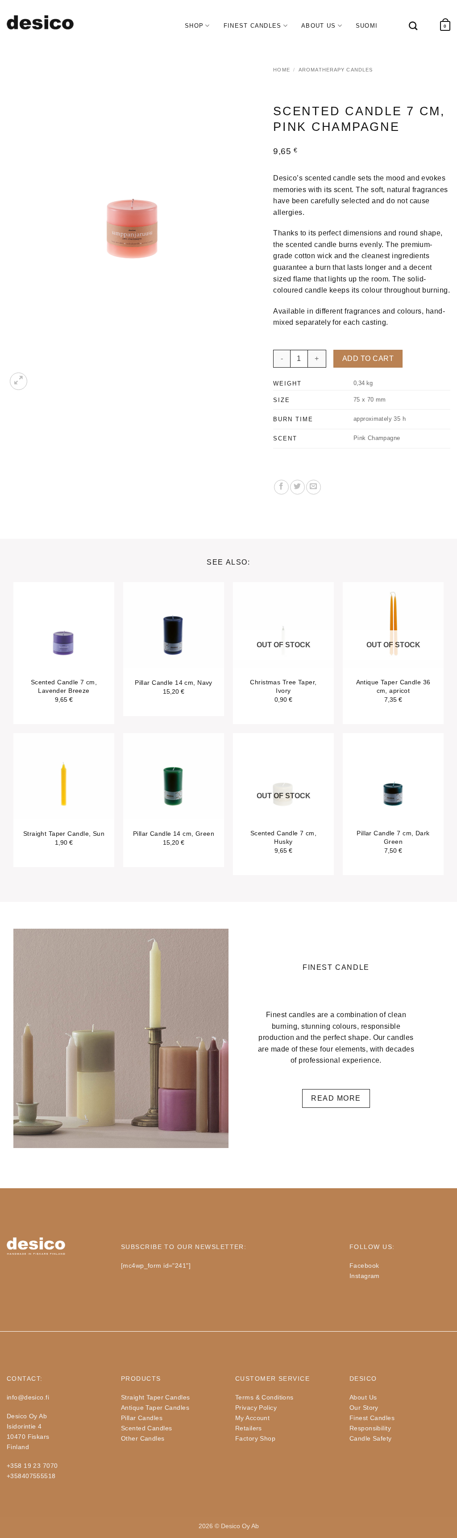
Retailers (248, 1428)
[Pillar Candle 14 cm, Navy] (173, 643)
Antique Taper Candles (155, 1407)
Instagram (364, 1275)
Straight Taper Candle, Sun (63, 833)
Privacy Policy (256, 1407)
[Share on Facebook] (281, 487)
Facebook (364, 1265)
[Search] (409, 25)
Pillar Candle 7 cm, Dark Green (393, 837)
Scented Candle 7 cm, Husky (283, 837)
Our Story (363, 1407)
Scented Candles (146, 1428)
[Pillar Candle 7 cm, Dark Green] (393, 794)
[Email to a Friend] (313, 487)
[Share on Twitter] (297, 487)
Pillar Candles (141, 1417)
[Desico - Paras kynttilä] (40, 22)
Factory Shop (255, 1438)
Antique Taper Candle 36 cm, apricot (393, 686)
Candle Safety (370, 1438)
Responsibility (370, 1428)
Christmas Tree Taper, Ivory (283, 686)
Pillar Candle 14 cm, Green (173, 833)
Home (281, 69)
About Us (318, 25)
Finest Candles (253, 25)
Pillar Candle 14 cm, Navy (173, 682)
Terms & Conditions (264, 1397)
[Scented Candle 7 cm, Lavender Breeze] (63, 643)
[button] (445, 26)
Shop (194, 25)
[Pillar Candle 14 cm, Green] (173, 794)
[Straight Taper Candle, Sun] (63, 794)
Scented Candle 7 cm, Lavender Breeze (64, 686)
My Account (252, 1417)
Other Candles (143, 1438)
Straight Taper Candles (155, 1397)
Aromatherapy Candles (336, 69)
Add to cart (368, 358)
